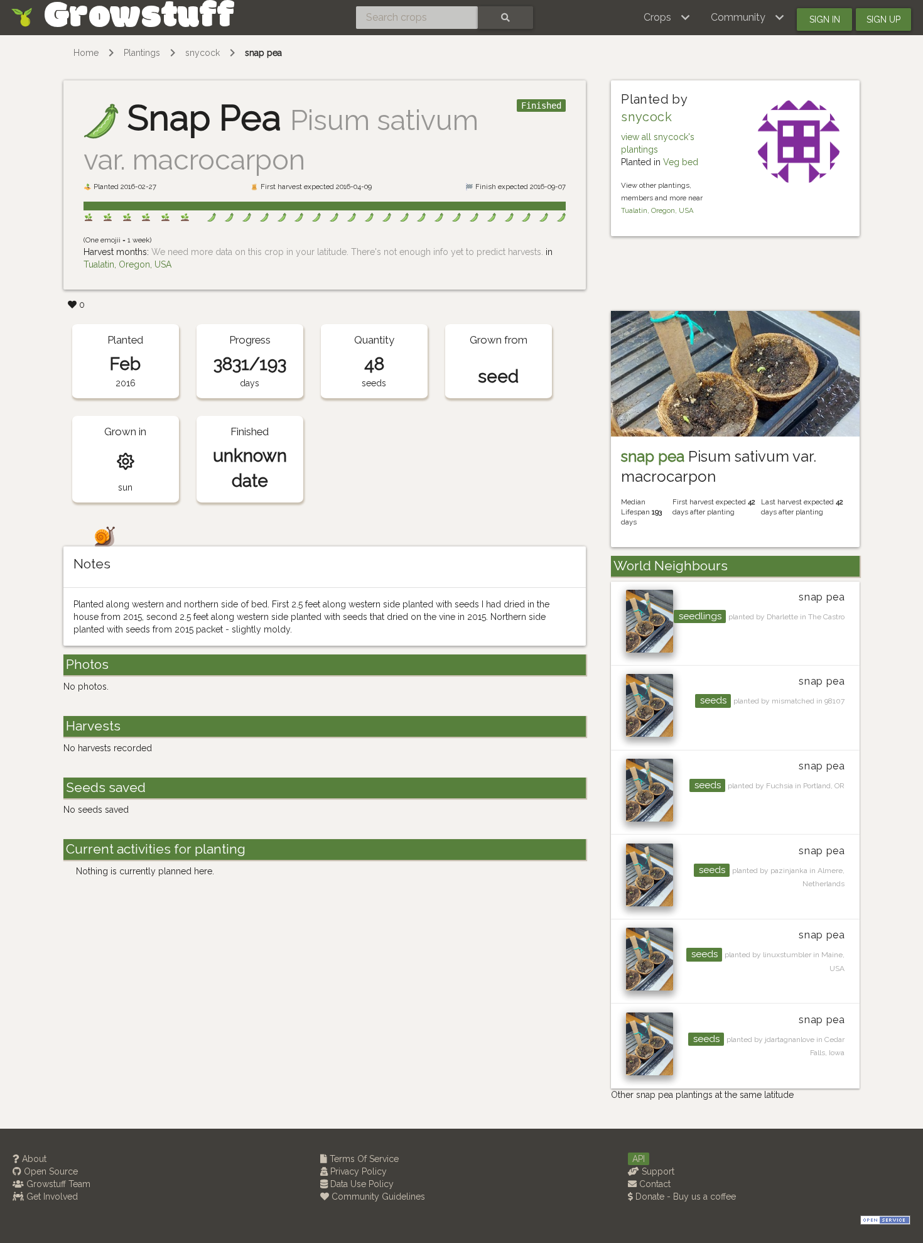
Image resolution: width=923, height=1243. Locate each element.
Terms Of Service (363, 1159)
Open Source (49, 1171)
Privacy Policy (357, 1171)
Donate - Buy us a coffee (684, 1196)
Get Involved (51, 1196)
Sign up (883, 19)
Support (656, 1171)
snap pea (263, 53)
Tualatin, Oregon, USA (127, 264)
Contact (654, 1184)
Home (86, 53)
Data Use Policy (361, 1184)
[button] (667, 17)
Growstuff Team (57, 1184)
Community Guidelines (377, 1196)
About (32, 1159)
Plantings (142, 53)
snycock (202, 53)
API (638, 1159)
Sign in (824, 19)
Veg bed (680, 162)
